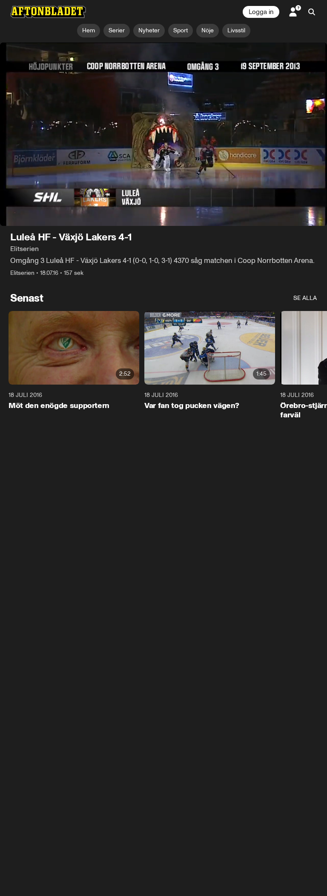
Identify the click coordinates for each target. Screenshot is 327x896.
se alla (305, 298)
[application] (163, 134)
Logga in (261, 12)
